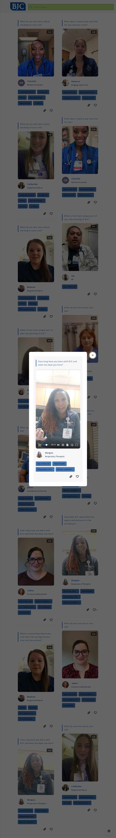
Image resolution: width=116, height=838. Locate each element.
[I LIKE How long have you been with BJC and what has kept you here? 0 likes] (77, 476)
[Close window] (92, 355)
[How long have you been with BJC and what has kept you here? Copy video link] (71, 476)
